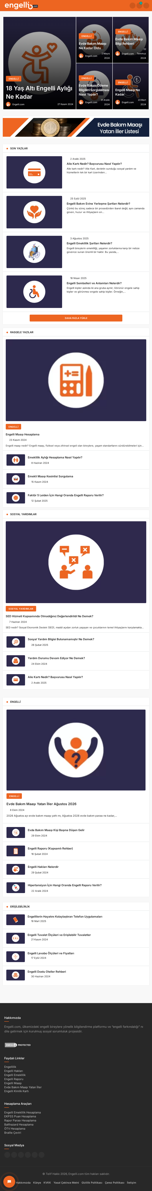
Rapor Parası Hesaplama (20, 1120)
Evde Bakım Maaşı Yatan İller (23, 1087)
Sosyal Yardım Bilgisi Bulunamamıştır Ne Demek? (61, 639)
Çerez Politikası (114, 1182)
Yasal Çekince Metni (66, 1182)
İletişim (131, 1182)
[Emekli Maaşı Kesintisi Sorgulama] (15, 479)
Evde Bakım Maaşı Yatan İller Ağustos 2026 (41, 804)
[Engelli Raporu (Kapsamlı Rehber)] (15, 851)
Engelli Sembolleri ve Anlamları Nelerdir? (94, 283)
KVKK (47, 1182)
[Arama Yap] (133, 6)
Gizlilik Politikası (92, 1182)
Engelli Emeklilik (15, 1075)
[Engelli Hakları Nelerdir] (15, 869)
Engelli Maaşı (13, 1083)
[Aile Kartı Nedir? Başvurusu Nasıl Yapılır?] (34, 172)
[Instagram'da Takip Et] (41, 1155)
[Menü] (146, 6)
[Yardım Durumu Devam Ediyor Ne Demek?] (15, 661)
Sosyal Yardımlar (21, 608)
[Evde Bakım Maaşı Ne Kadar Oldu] (94, 40)
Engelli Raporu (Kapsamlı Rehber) (50, 848)
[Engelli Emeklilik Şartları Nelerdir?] (34, 252)
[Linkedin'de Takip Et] (21, 1155)
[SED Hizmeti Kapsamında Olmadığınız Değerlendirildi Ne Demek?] (76, 562)
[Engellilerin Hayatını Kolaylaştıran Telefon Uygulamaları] (15, 919)
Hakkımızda (23, 1182)
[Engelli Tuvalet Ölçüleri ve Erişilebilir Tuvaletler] (15, 938)
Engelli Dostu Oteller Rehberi (47, 971)
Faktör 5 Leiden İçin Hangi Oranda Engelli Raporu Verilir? (66, 495)
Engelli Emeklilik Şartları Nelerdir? (89, 243)
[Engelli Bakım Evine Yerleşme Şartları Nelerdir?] (34, 212)
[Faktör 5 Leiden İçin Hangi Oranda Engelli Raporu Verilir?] (15, 497)
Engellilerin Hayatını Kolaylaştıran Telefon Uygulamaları (65, 916)
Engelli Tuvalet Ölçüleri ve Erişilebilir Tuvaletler (59, 934)
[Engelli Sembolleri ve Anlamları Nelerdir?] (34, 291)
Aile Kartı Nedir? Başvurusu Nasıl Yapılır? (94, 163)
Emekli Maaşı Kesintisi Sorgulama (50, 476)
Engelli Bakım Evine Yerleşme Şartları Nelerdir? (98, 203)
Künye (37, 1182)
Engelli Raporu (13, 1079)
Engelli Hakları (13, 1071)
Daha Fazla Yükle (76, 318)
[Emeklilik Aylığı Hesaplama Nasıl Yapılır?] (15, 460)
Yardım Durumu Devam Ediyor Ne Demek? (56, 658)
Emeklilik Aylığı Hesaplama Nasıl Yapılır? (55, 457)
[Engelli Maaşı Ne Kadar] (131, 86)
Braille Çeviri (12, 1132)
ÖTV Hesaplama (14, 1128)
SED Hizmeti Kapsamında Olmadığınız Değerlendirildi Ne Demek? (49, 616)
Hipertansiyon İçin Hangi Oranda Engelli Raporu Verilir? (65, 885)
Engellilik (10, 1067)
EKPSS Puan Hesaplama (20, 1116)
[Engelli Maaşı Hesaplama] (76, 380)
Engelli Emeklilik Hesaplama (22, 1112)
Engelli (13, 426)
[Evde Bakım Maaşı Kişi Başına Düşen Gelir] (15, 832)
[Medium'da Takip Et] (28, 1155)
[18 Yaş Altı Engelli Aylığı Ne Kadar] (39, 63)
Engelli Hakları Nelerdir (43, 867)
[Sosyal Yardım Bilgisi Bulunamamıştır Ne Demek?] (15, 642)
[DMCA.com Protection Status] (18, 1044)
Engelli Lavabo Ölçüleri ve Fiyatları (51, 953)
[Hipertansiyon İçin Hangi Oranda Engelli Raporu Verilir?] (15, 887)
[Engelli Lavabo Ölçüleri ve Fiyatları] (15, 956)
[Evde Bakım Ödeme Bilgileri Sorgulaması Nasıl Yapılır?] (94, 86)
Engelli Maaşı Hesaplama (22, 434)
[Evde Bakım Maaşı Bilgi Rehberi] (131, 40)
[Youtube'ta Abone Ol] (35, 1155)
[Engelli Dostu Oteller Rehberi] (15, 975)
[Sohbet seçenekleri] (9, 1182)
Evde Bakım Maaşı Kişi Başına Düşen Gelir (56, 830)
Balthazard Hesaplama (18, 1124)
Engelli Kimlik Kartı (16, 1091)
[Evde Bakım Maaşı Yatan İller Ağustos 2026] (76, 750)
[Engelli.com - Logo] (21, 5)
